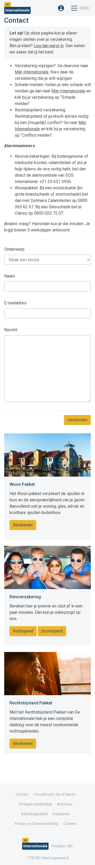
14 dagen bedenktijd (35, 804)
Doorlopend (52, 631)
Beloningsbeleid (34, 814)
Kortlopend (23, 631)
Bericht (10, 329)
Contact (22, 794)
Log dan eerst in (49, 45)
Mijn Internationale (32, 72)
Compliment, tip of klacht (54, 794)
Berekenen (23, 524)
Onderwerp (14, 249)
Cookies (70, 824)
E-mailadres (15, 302)
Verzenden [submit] (77, 419)
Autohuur (65, 804)
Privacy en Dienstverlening (36, 824)
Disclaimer (61, 814)
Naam (9, 276)
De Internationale (17, 8)
